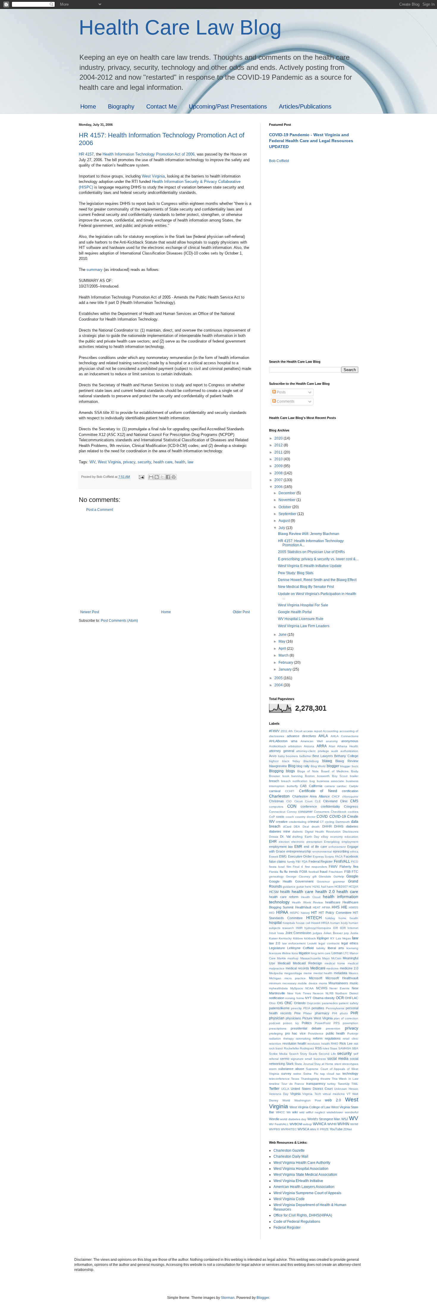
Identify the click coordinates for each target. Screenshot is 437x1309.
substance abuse (291, 1069)
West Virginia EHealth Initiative (298, 1181)
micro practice (295, 978)
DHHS (338, 826)
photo (344, 1013)
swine (297, 1073)
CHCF (336, 796)
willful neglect (315, 1112)
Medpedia (276, 973)
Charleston (279, 796)
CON (291, 806)
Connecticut (277, 811)
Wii (288, 1112)
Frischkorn (336, 871)
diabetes (352, 826)
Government (304, 881)
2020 (279, 438)
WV (92, 462)
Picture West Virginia (317, 1018)
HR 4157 (86, 154)
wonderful (351, 1112)
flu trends (291, 871)
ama (294, 741)
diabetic (297, 831)
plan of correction (346, 1018)
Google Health (280, 881)
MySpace (296, 988)
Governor (323, 881)
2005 (279, 678)
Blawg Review (346, 761)
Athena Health (347, 746)
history (305, 912)
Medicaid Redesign (307, 963)
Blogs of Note (308, 771)
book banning (292, 776)
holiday (330, 918)
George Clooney (298, 876)
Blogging (276, 771)
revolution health (294, 1043)
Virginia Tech (311, 1093)
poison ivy (291, 1023)
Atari (332, 746)
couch (290, 816)
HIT (314, 913)
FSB (347, 871)
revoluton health (318, 1043)
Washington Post (307, 1100)
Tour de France (292, 1083)
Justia (354, 933)
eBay (324, 836)
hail (323, 886)
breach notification (294, 781)
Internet (353, 928)
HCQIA (353, 886)
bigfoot (274, 761)
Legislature (277, 948)
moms (323, 983)
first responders (316, 866)
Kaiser (273, 938)
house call (303, 923)
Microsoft (315, 978)
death (316, 826)
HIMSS (353, 907)
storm (272, 1069)
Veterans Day (278, 1093)
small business (315, 1058)
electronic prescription (306, 841)
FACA (339, 856)
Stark (290, 1063)
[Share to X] (162, 477)
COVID (322, 816)
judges (317, 933)
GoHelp (339, 876)
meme (308, 973)
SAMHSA (344, 1048)
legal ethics (349, 943)
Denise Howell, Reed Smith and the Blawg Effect (317, 580)
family (291, 861)
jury (346, 933)
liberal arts (336, 948)
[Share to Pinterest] (174, 477)
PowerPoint (323, 1023)
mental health (323, 973)
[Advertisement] (165, 560)
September (288, 514)
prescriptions (277, 1028)
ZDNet (347, 1129)
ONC (288, 1003)
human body (339, 923)
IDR (335, 928)
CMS (354, 801)
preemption (350, 1023)
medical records (297, 968)
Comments (285, 401)
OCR (340, 998)
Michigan (275, 978)
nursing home (294, 998)
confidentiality (330, 806)
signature (297, 1058)
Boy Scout (340, 776)
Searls (313, 1053)
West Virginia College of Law (310, 1107)
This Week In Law (345, 1078)
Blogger (263, 1298)
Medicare (318, 968)
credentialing (297, 821)
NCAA (309, 988)
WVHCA (319, 1124)
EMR (298, 847)
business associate (330, 781)
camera (330, 786)
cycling (329, 821)
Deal (306, 826)
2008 (279, 473)
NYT (308, 998)
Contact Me (161, 106)
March (284, 655)
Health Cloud (310, 897)
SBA (355, 1048)
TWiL (354, 1083)
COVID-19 (337, 816)
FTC (355, 871)
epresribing (341, 851)
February (286, 662)
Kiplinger (323, 938)
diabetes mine (279, 831)
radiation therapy (281, 1038)
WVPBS (274, 1129)
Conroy (292, 811)
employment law (281, 846)
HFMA (326, 907)
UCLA (285, 1088)
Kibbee (298, 938)
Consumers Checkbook (330, 811)
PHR (354, 1013)
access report (312, 731)
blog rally (302, 766)
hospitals (289, 923)
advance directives (301, 736)
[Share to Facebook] (168, 477)
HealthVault (303, 907)
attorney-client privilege (312, 751)
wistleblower (335, 1112)
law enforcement (294, 943)
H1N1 (316, 886)
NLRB (330, 993)
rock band (276, 1048)
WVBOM (296, 1124)
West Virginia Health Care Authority (301, 1163)
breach (274, 781)
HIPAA (282, 912)
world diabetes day (293, 1119)
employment (350, 841)
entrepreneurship (298, 851)
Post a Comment (99, 510)
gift (314, 876)
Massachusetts (310, 958)
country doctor (305, 816)
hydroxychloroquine (317, 928)
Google (352, 876)
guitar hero (303, 886)
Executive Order (300, 856)
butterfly (292, 786)
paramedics (330, 1003)
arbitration (295, 746)
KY (332, 938)
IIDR (343, 928)
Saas (333, 1048)
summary (95, 269)
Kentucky (285, 938)
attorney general (281, 751)
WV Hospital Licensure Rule (300, 619)
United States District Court (311, 1088)
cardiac (342, 786)
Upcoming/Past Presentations (228, 106)
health (180, 462)
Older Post (241, 612)
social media (337, 1059)
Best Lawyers (322, 756)
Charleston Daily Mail (290, 1156)
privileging (276, 1033)
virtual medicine (334, 1093)
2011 (279, 452)
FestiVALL (342, 861)
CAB (303, 786)
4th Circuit (295, 731)
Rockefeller (291, 1048)
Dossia (273, 836)
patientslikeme (279, 1008)
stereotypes (350, 1063)
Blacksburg (311, 761)
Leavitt (312, 943)
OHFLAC (351, 998)
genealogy (276, 876)
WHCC (280, 1112)
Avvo (272, 756)
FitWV (333, 866)
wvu (313, 1129)
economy (336, 836)
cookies (353, 811)
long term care (321, 953)
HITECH (314, 917)
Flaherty (345, 866)
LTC (346, 953)
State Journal (304, 1063)
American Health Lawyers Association (303, 1187)
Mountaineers (338, 983)
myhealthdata (278, 988)
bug (312, 781)
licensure (275, 953)
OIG (280, 1003)
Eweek (273, 856)
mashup (292, 958)
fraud (323, 871)
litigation (304, 953)
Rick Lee (346, 1043)
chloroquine (350, 796)
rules (326, 1048)
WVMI (354, 1124)
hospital (275, 923)
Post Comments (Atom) (119, 621)
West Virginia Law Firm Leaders (303, 626)
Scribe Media (278, 1053)
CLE (318, 801)
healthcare (332, 902)
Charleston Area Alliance (311, 796)
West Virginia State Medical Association (305, 1175)
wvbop (307, 1124)
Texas (295, 1078)
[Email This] (151, 477)
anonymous (349, 741)
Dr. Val (285, 836)
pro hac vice (295, 1033)
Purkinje (352, 1033)
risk (356, 1043)
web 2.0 (333, 1100)
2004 (279, 685)
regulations (333, 1038)
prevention (333, 1028)
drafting (297, 836)
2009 (279, 466)
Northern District (346, 993)
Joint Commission (298, 933)
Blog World (318, 766)
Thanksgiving (310, 1078)
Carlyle (353, 786)
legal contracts (328, 943)
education (351, 836)
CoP (272, 816)
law (190, 462)
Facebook (351, 856)
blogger (333, 766)
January (286, 669)
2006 (279, 487)
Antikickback (277, 746)
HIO (271, 912)
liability (320, 948)
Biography (121, 106)
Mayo (326, 958)
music (354, 983)
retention (275, 1043)
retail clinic (350, 1038)
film (289, 866)
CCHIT (289, 791)
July (282, 528)
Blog (291, 766)
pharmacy (322, 1013)
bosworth (323, 776)
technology (350, 1073)
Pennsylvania (335, 1008)
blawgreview (278, 766)
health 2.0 (325, 891)
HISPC (294, 912)
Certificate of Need (318, 791)
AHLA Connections (344, 736)
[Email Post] (141, 476)
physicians (293, 1018)
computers (276, 806)
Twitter (274, 1089)
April (283, 648)
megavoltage (293, 973)
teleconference (279, 1078)
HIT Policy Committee (335, 912)
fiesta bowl (276, 866)
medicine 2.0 (349, 968)
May (282, 641)
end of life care (315, 846)
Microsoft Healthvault (342, 978)
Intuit (272, 933)
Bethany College (346, 756)
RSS (318, 1048)
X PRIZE (323, 1129)
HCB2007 (341, 886)
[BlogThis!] (157, 477)
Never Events (339, 988)
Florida (273, 871)
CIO (289, 801)
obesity (329, 998)
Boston (310, 776)
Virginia (295, 1093)
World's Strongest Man (323, 1119)
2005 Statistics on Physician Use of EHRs (311, 552)
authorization (349, 751)
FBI (298, 861)
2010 (279, 459)
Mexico (353, 973)
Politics (307, 1023)
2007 (279, 480)
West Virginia (153, 176)
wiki (295, 1112)
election (284, 841)
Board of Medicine (335, 771)
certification (350, 791)
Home (88, 106)
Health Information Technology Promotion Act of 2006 (148, 154)
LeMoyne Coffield (300, 948)
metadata (340, 973)
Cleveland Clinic (335, 801)
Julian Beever (333, 933)
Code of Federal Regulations (296, 1221)
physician (276, 1018)
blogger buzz (349, 766)
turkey (331, 1083)
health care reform (283, 897)
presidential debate (306, 1028)
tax (338, 1073)
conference (309, 806)
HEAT (316, 907)
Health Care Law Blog (180, 27)
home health (348, 918)
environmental (322, 851)
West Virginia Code (289, 1199)
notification (276, 998)
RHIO (334, 1043)
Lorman (336, 953)
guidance (289, 886)
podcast (274, 1023)
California (315, 786)
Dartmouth (343, 821)
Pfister (307, 1013)
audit (334, 751)
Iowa (280, 933)
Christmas (276, 801)
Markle (281, 958)
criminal (313, 821)
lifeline (286, 953)
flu (281, 871)
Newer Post (89, 612)
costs (280, 816)
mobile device (307, 983)
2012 (279, 445)
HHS (335, 907)
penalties (318, 1008)
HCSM (274, 892)
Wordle (274, 1119)
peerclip (296, 1008)
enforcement (337, 846)
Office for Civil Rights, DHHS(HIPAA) (302, 1215)
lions (295, 953)
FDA (305, 861)
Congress (351, 806)
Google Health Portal (295, 612)
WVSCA (303, 1129)
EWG (283, 856)
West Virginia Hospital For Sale (303, 605)
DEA (297, 826)
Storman (228, 1298)
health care (162, 462)
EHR (273, 841)
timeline (274, 1083)
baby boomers (288, 756)
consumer (305, 811)
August (285, 521)
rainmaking (303, 1038)
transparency (316, 1083)
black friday (291, 761)
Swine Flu (310, 1073)
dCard (287, 826)
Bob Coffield (279, 161)
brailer (354, 776)
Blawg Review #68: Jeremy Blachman (308, 534)
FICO (354, 861)
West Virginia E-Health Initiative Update (310, 566)
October (285, 507)
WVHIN (343, 1124)
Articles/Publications (305, 106)
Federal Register (321, 861)
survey (286, 1073)
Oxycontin (313, 1003)
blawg (327, 761)
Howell (315, 923)
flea (355, 866)
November (287, 500)
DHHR (327, 826)
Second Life (327, 1053)
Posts (281, 392)
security (144, 462)
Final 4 (298, 866)
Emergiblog (331, 841)
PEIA (306, 1008)
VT (348, 1093)
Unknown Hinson (346, 1088)
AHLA (323, 736)
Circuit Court (303, 801)
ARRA (322, 746)
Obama (318, 998)
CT (322, 821)
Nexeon (318, 993)
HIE (344, 907)
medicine (332, 968)
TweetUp (344, 1083)
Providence (315, 1033)
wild (301, 1112)
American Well (312, 741)
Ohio (272, 1003)
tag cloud (327, 1073)
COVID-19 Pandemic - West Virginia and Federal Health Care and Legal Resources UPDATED (311, 140)
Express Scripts (323, 856)
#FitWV (274, 731)
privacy (129, 462)
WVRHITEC (289, 1129)
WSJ (344, 1119)
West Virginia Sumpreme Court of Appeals (307, 1193)
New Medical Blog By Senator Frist (306, 587)
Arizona (309, 746)
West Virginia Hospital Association (300, 1169)
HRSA (325, 923)
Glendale (325, 876)
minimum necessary (282, 983)
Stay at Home (323, 1063)
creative (281, 821)
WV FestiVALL (279, 1124)
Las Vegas (343, 938)
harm (330, 886)
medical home (335, 963)
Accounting (330, 731)
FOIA (303, 871)
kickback (310, 938)
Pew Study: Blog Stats (295, 573)
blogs (290, 771)
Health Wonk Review (307, 902)
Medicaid (284, 963)
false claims (277, 861)
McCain (336, 958)
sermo (284, 1058)
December (287, 493)
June (283, 634)
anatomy (332, 741)
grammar (339, 881)
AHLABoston (278, 741)
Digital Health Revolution (323, 831)
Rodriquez (307, 1048)
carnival (274, 791)
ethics (354, 851)
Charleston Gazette (289, 1150)
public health (335, 1033)
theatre (325, 1078)
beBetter (305, 756)
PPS (337, 1023)
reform (318, 1038)
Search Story (298, 1053)
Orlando (300, 1003)
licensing (352, 948)
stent (337, 1063)
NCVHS (321, 988)
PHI (334, 1013)
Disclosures (350, 831)
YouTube (336, 1129)
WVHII (332, 1124)
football (314, 871)
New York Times (299, 993)
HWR (299, 928)
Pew (297, 1013)
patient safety (348, 1003)
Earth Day (312, 836)
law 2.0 (274, 943)
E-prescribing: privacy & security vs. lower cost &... (318, 559)
